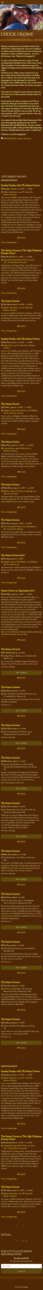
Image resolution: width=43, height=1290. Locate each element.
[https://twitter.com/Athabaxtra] (23, 1241)
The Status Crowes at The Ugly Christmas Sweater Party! (21, 252)
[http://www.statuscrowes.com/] (26, 1241)
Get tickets (21, 673)
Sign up (21, 1271)
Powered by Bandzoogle (21, 1287)
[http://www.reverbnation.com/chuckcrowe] (20, 1241)
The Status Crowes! (10, 649)
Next (38, 1058)
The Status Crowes (7, 94)
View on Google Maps (9, 242)
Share (22, 238)
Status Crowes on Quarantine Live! (18, 590)
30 (26, 1058)
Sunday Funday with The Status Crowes (20, 185)
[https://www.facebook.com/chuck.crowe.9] (16, 1241)
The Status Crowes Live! (13, 555)
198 (26, 1225)
